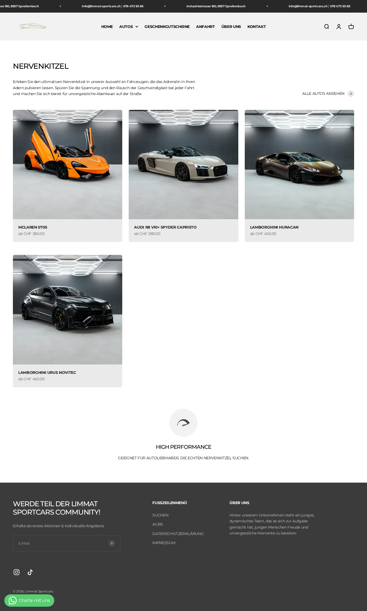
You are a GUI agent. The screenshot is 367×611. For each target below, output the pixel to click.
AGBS (157, 524)
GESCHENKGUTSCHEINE (167, 26)
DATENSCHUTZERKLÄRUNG (178, 533)
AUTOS (126, 26)
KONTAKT (256, 26)
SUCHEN (160, 515)
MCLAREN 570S (32, 227)
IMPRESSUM (163, 542)
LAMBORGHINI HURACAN (274, 227)
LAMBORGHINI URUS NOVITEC (47, 372)
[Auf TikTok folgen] (30, 572)
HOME (107, 26)
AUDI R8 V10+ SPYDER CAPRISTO (165, 227)
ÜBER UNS (231, 26)
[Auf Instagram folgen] (16, 572)
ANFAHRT (205, 26)
